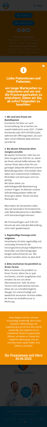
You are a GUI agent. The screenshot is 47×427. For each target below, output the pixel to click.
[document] (23, 213)
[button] (43, 66)
